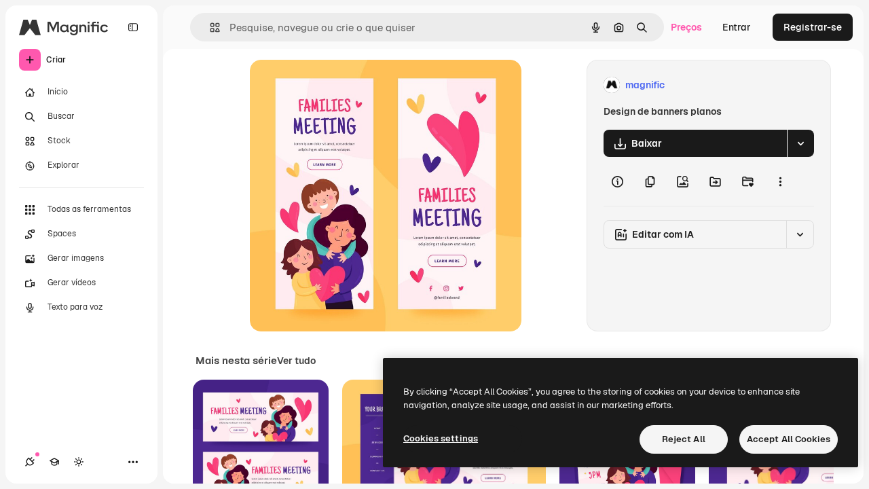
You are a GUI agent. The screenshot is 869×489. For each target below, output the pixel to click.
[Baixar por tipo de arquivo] (800, 143)
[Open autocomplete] (209, 27)
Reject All (683, 439)
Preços (686, 27)
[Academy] (54, 462)
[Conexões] (30, 462)
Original (337, 85)
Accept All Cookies (788, 439)
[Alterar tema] (79, 462)
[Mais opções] (780, 181)
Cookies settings (440, 438)
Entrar (736, 27)
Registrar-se (812, 27)
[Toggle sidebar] (133, 27)
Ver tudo (296, 361)
